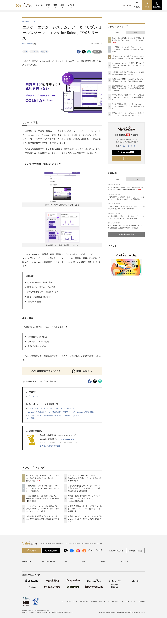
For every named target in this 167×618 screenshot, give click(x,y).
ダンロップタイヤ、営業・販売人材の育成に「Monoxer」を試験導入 (54, 415)
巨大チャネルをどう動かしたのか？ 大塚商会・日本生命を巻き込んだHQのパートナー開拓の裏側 (43, 478)
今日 (117, 32)
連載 (55, 5)
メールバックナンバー (127, 146)
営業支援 (44, 52)
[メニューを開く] (10, 5)
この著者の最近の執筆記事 (50, 445)
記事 (48, 5)
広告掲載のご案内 (116, 550)
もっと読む (30, 418)
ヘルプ (62, 601)
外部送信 (142, 601)
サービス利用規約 (113, 601)
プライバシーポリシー (129, 601)
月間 (135, 32)
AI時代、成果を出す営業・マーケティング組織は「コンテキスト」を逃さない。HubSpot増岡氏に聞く (84, 498)
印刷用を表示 (31, 381)
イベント (71, 5)
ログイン (127, 158)
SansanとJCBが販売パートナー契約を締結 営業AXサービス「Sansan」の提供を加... (61, 412)
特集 (62, 5)
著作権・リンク (72, 601)
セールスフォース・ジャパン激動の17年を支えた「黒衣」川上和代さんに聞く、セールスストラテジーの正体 (42, 508)
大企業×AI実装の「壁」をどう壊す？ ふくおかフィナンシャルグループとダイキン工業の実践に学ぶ (85, 508)
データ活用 (34, 52)
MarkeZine (26, 561)
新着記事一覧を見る (126, 234)
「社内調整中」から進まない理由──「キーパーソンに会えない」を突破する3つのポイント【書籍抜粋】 (43, 488)
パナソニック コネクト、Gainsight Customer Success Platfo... (52, 408)
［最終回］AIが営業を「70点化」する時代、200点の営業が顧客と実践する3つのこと (42, 519)
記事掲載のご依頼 (135, 550)
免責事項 (94, 601)
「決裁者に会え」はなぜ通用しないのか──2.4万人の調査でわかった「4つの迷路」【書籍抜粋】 (43, 498)
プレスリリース (34, 396)
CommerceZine (48, 561)
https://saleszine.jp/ (67, 439)
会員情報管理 (84, 601)
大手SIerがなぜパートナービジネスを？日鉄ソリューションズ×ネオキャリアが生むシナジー (85, 519)
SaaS (25, 52)
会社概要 (102, 601)
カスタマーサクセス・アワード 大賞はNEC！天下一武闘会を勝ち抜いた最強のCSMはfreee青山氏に (126, 226)
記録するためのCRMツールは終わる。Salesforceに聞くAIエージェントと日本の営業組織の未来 (85, 478)
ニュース (39, 5)
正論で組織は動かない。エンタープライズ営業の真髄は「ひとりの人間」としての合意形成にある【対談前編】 (84, 488)
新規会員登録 (127, 152)
